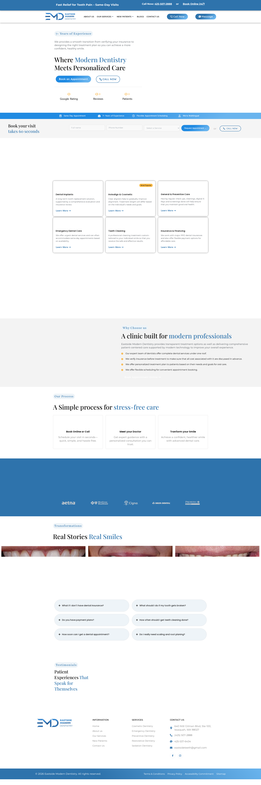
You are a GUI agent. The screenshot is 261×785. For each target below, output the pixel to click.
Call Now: (157, 3)
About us (89, 16)
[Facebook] (172, 755)
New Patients (124, 16)
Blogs (140, 16)
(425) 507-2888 (183, 735)
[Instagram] (180, 755)
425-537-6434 (182, 741)
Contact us (153, 16)
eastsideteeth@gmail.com (190, 747)
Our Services (104, 16)
